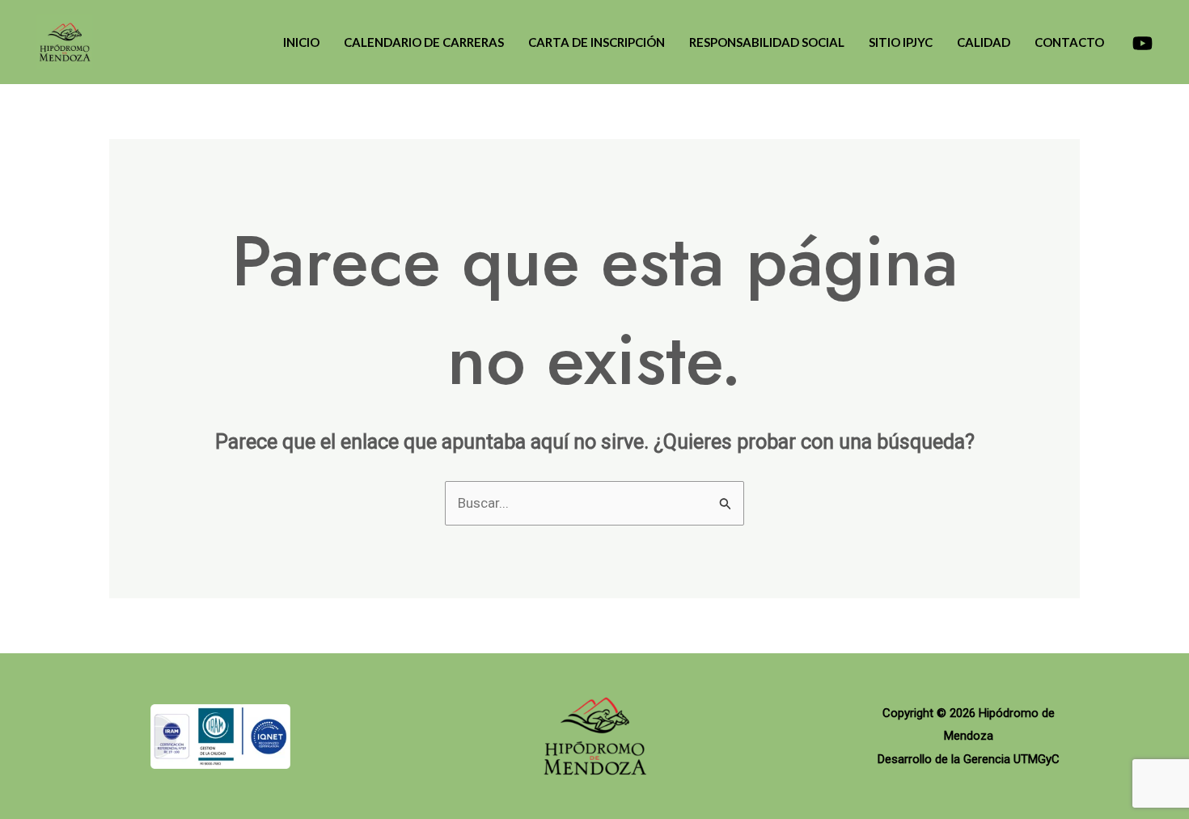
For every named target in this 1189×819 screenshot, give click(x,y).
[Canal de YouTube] (1142, 43)
